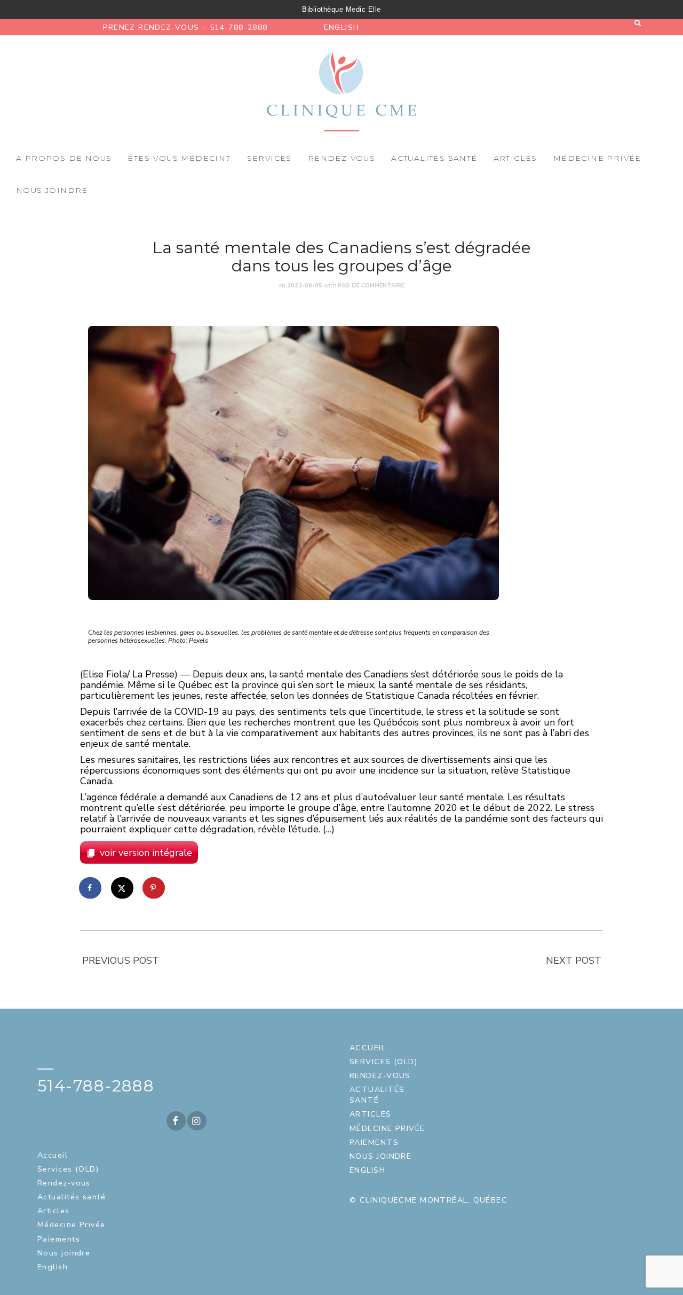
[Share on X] (122, 888)
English (342, 27)
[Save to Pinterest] (154, 888)
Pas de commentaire (371, 286)
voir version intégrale (146, 852)
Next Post (573, 960)
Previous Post (120, 960)
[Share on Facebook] (90, 888)
